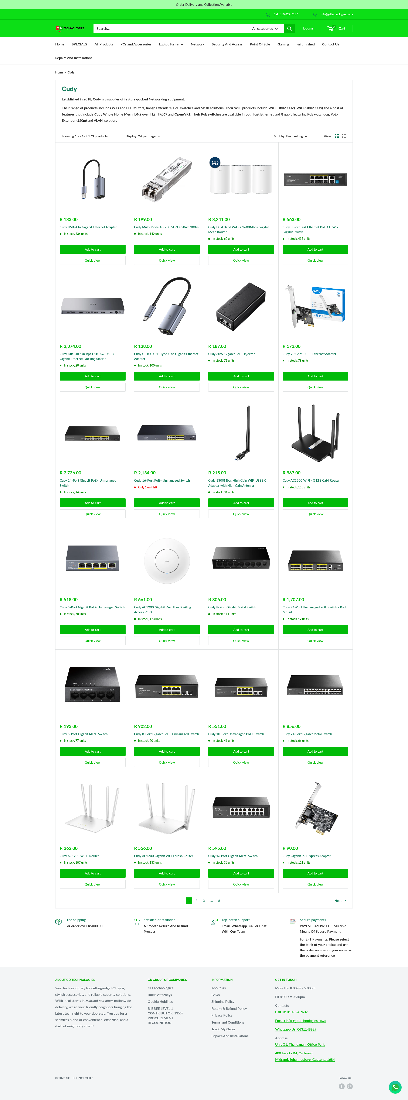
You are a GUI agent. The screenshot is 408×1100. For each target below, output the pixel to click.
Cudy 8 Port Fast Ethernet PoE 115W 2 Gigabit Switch (311, 229)
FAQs (215, 995)
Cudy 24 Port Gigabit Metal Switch (307, 734)
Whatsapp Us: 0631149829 (295, 1029)
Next (337, 901)
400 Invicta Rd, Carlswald (294, 1053)
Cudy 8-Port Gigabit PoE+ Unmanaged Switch (166, 734)
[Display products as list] (344, 136)
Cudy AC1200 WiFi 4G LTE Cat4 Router (311, 480)
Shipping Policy (222, 1001)
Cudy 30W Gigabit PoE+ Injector (231, 354)
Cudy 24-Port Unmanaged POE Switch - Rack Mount (315, 609)
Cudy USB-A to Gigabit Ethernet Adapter (88, 227)
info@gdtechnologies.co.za (337, 14)
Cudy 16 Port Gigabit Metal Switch (233, 856)
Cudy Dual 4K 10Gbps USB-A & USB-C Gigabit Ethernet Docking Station (87, 356)
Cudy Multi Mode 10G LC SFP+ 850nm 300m (166, 227)
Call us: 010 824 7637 (291, 1012)
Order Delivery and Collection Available (204, 4)
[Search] (289, 28)
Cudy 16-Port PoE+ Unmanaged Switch (162, 480)
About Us (218, 988)
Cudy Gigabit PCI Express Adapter (307, 856)
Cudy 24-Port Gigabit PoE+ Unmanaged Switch (88, 482)
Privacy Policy (221, 1015)
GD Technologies (160, 988)
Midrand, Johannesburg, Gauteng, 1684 (305, 1059)
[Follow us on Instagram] (350, 1086)
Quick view (93, 260)
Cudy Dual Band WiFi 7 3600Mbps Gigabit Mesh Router (238, 229)
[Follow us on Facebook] (342, 1086)
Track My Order (223, 1029)
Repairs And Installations (229, 1036)
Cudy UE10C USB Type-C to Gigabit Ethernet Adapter (166, 356)
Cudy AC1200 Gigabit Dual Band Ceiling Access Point (162, 609)
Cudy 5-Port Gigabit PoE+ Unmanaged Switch (92, 607)
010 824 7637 (289, 14)
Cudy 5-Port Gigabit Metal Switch (84, 734)
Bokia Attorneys (160, 995)
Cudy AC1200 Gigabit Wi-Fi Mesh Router (163, 856)
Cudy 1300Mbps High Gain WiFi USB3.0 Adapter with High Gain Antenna (237, 482)
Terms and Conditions (227, 1022)
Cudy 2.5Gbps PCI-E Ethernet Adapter (309, 354)
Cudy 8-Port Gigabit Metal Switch (232, 607)
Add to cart (93, 249)
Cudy (71, 72)
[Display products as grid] (337, 136)
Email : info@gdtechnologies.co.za (300, 1020)
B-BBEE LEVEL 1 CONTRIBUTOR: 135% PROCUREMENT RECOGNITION (165, 1015)
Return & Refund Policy (229, 1008)
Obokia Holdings (160, 1001)
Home (59, 44)
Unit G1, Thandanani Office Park (300, 1044)
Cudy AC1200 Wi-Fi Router (79, 856)
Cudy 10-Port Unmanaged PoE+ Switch (236, 734)
